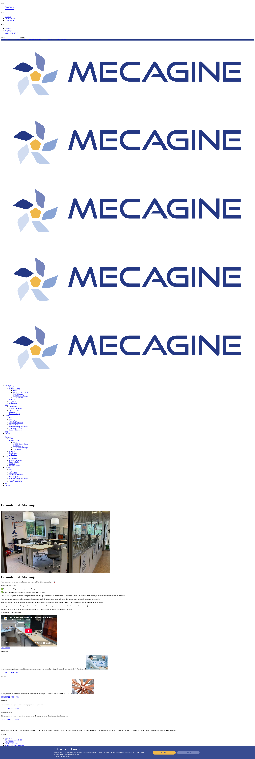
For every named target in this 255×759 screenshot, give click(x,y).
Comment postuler (10, 18)
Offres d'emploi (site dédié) (13, 740)
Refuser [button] (188, 752)
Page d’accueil (9, 7)
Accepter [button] (164, 752)
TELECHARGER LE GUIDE (11, 708)
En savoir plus (75, 754)
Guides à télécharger (11, 743)
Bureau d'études (10, 34)
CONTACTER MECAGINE (10, 672)
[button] (101, 756)
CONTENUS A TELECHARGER (55, 39)
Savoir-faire (8, 30)
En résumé (8, 17)
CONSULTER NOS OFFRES (10, 697)
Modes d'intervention (11, 32)
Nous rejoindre (9, 742)
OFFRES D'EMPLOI (35, 39)
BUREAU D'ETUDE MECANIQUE (14, 39)
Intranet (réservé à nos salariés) (14, 745)
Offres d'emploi (10, 20)
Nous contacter (9, 9)
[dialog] (127, 752)
